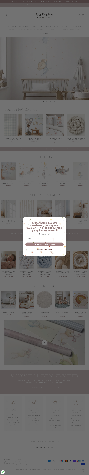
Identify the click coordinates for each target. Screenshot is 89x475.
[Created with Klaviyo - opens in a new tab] (44, 257)
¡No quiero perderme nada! (44, 244)
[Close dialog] (64, 219)
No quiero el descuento (44, 249)
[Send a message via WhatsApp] (3, 472)
